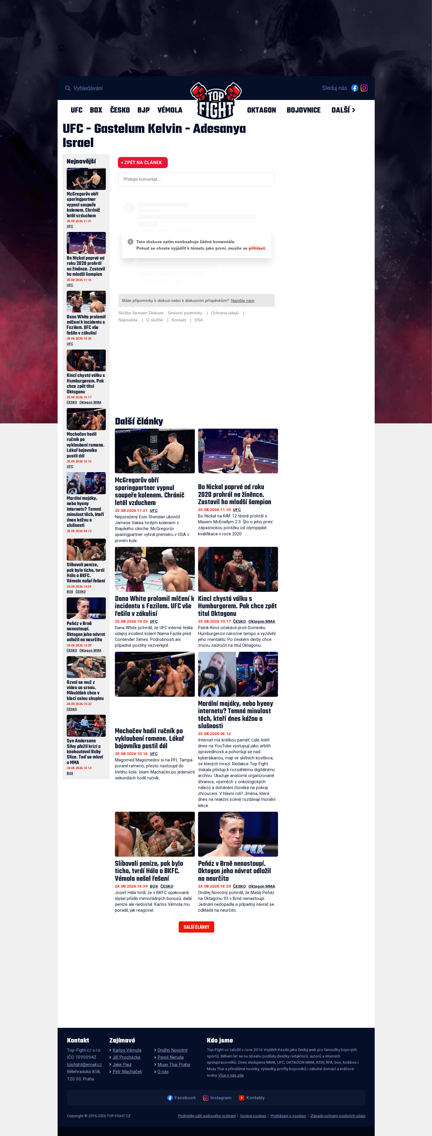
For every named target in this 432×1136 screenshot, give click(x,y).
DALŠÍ (340, 110)
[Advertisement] (196, 370)
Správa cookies (253, 1116)
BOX (96, 110)
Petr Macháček (127, 1071)
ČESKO (120, 110)
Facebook (185, 1097)
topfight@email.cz (84, 1064)
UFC (76, 110)
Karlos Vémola (127, 1050)
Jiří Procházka (126, 1057)
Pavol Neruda (171, 1057)
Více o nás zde (231, 1075)
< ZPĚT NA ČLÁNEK (141, 162)
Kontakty (255, 1097)
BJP (144, 110)
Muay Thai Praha (174, 1064)
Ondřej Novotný (172, 1050)
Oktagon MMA (261, 621)
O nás (163, 1071)
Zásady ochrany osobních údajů (338, 1116)
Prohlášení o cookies (288, 1116)
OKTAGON (261, 110)
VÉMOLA (170, 110)
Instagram (220, 1097)
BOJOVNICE (304, 110)
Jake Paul (122, 1064)
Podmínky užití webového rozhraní (207, 1116)
